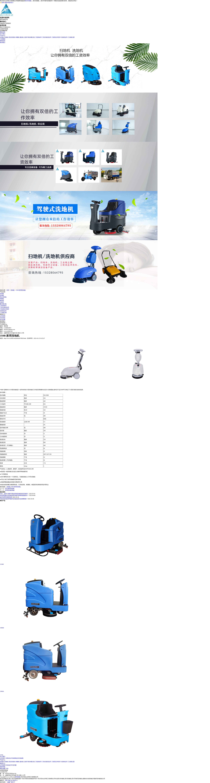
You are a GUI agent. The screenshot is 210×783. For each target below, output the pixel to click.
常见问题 (2, 319)
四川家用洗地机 (9, 488)
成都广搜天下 (11, 782)
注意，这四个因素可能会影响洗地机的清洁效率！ (14, 493)
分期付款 (8, 758)
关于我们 (2, 34)
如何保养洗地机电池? (6, 497)
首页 (8, 290)
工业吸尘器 (71, 37)
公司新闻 (2, 316)
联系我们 (2, 42)
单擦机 (17, 37)
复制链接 (17, 777)
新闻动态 (2, 40)
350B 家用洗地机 (21, 290)
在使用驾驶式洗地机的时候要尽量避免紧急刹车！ (14, 495)
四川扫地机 (28, 0)
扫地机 (2, 37)
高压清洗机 (12, 37)
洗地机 (6, 37)
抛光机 (22, 37)
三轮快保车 (38, 37)
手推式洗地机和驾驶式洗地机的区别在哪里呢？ (14, 499)
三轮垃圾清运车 (46, 37)
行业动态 (2, 317)
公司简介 (2, 758)
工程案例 (2, 39)
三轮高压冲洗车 (56, 37)
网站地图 (2, 768)
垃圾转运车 (64, 37)
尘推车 (26, 37)
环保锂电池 (14, 758)
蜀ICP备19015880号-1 (11, 780)
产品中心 (2, 35)
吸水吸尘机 (31, 37)
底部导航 (2, 767)
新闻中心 (2, 763)
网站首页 (2, 32)
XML (7, 768)
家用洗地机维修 (9, 490)
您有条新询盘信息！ (8, 2)
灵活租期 (20, 758)
